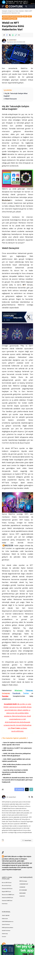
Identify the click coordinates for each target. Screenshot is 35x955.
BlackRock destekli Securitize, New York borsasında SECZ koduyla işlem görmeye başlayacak (17, 780)
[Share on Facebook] (6, 35)
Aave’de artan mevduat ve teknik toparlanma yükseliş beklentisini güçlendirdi (15, 772)
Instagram (6, 693)
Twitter (26, 693)
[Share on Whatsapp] (12, 35)
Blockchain (6, 200)
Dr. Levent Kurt (11, 40)
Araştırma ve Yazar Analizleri (16, 11)
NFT (30, 16)
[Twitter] (29, 797)
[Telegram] (32, 944)
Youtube (5, 696)
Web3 (14, 18)
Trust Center (15, 728)
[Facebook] (27, 944)
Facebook (16, 693)
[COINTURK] (14, 6)
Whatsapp (18, 690)
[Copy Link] (15, 35)
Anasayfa (4, 11)
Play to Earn (7, 18)
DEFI (25, 16)
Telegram (29, 690)
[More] (19, 35)
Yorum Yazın (27, 840)
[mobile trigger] (3, 6)
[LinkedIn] (32, 797)
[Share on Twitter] (9, 35)
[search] (26, 6)
